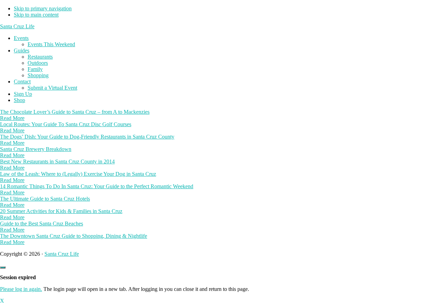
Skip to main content (36, 15)
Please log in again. (21, 289)
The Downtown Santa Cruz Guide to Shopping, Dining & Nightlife (73, 236)
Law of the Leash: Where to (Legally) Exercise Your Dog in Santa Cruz (78, 174)
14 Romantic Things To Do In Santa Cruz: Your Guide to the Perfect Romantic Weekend (96, 186)
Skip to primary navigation (43, 8)
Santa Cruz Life (17, 26)
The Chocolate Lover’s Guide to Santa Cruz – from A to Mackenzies (75, 112)
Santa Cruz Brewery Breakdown (35, 149)
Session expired (18, 277)
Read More (12, 118)
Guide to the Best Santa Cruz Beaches (41, 223)
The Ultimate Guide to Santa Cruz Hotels (45, 199)
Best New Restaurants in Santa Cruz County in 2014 (57, 161)
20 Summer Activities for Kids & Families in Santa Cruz (61, 211)
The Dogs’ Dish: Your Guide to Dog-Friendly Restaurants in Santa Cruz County (87, 137)
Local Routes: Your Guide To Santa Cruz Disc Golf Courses (65, 124)
